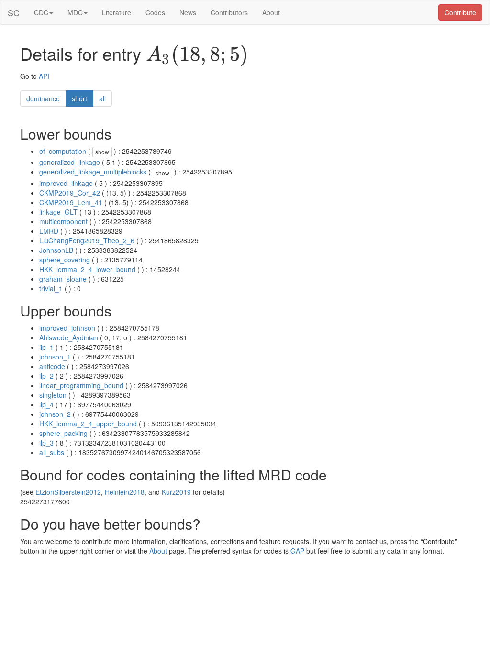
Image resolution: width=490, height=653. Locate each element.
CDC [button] (41, 12)
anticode (52, 366)
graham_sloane (63, 278)
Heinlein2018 (125, 492)
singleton (53, 395)
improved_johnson (67, 328)
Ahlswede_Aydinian (68, 337)
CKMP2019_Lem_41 (70, 202)
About (271, 12)
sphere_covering (64, 259)
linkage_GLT (58, 212)
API (44, 76)
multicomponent (63, 221)
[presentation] (197, 55)
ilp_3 (46, 442)
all (102, 98)
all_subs (51, 452)
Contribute (460, 12)
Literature (116, 12)
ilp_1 (46, 347)
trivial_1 (51, 288)
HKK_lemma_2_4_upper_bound (88, 423)
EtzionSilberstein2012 (68, 492)
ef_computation (62, 151)
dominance (43, 98)
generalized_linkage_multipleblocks (92, 171)
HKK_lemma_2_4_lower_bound (87, 269)
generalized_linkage (69, 162)
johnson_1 (55, 356)
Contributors (229, 12)
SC (14, 12)
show (102, 152)
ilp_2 (46, 376)
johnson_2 (55, 414)
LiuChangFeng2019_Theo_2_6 (86, 240)
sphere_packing (63, 433)
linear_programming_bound (81, 385)
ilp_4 (46, 404)
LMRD (48, 231)
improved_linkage (66, 183)
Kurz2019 (176, 492)
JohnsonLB (56, 250)
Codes (155, 12)
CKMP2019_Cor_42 (69, 192)
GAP (297, 550)
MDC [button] (75, 12)
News (187, 12)
